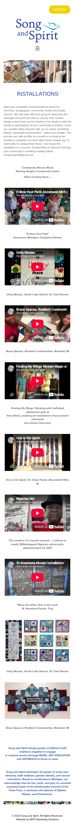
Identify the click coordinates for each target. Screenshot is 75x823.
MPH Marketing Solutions (44, 819)
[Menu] (37, 48)
